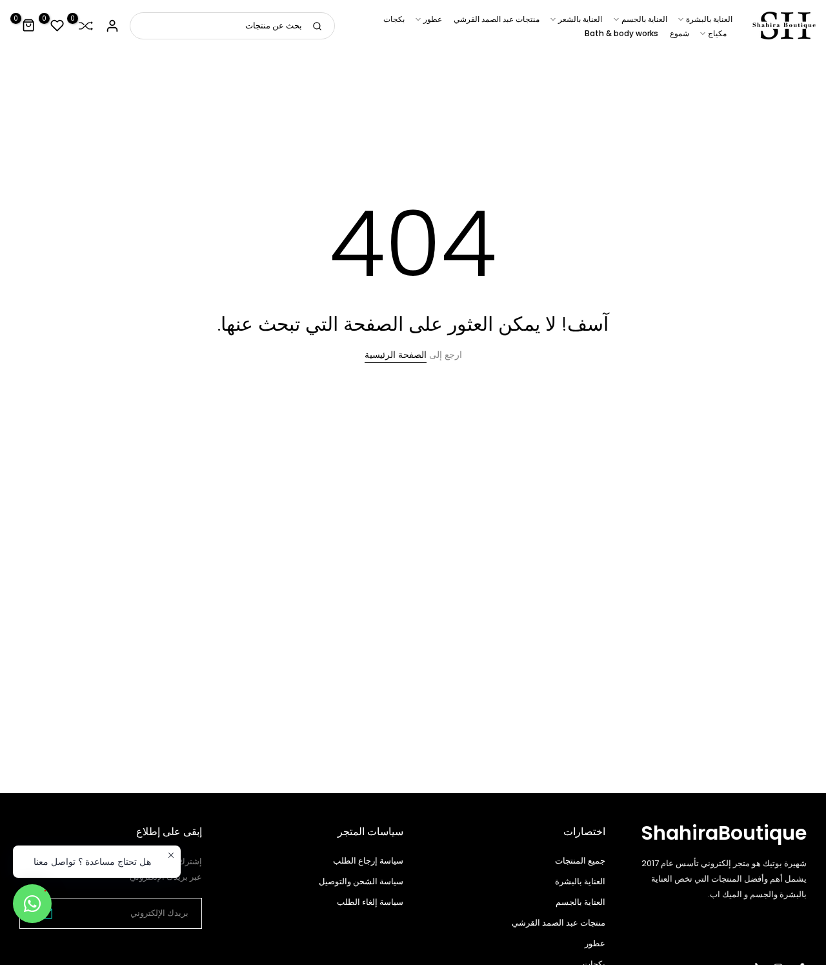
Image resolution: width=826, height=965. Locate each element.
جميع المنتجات (580, 861)
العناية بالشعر (580, 19)
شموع (679, 33)
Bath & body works (621, 33)
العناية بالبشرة (709, 19)
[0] (86, 26)
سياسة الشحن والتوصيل (361, 881)
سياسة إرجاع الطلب (368, 861)
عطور (432, 19)
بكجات (394, 19)
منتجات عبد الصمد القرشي (496, 19)
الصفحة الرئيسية (396, 354)
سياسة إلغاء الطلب (370, 902)
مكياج (717, 33)
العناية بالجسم (644, 19)
